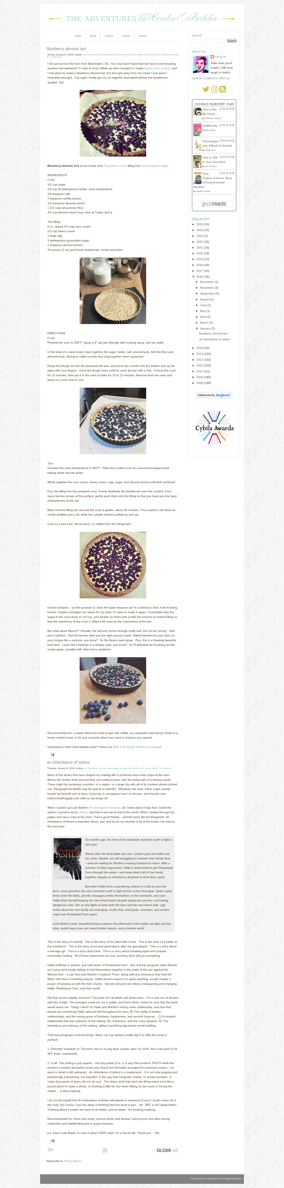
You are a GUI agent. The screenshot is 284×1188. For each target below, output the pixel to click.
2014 (200, 353)
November (207, 287)
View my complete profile (211, 78)
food (151, 54)
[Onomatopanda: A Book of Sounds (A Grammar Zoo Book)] (198, 149)
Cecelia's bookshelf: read (214, 104)
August (205, 299)
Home (78, 35)
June (203, 305)
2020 (200, 253)
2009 (200, 383)
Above (83, 812)
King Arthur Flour (115, 165)
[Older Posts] (167, 1152)
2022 (200, 241)
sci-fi (142, 768)
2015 (200, 348)
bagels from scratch (157, 68)
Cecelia (220, 57)
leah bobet (133, 768)
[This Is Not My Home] (198, 114)
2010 (200, 377)
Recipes (126, 35)
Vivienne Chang (213, 118)
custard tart (142, 54)
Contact (142, 35)
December (207, 281)
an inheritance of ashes (68, 762)
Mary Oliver (210, 130)
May (203, 311)
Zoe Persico (211, 166)
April (203, 316)
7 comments (56, 57)
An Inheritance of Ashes (104, 807)
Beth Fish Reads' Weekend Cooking (136, 747)
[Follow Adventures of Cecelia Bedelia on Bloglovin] (214, 397)
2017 (200, 270)
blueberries (108, 54)
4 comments (166, 768)
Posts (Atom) (72, 1161)
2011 (200, 371)
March (204, 322)
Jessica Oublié (203, 191)
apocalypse (113, 768)
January (205, 328)
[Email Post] (51, 754)
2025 (200, 224)
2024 (200, 230)
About (93, 35)
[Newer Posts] (50, 1151)
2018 (200, 265)
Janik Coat (210, 150)
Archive (109, 35)
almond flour (88, 54)
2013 (200, 359)
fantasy (123, 768)
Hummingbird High (154, 165)
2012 (200, 365)
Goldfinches (210, 125)
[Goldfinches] (198, 135)
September (207, 293)
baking (98, 54)
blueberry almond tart (66, 48)
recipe (157, 54)
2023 (200, 236)
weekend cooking (169, 54)
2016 (200, 276)
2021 (200, 247)
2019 (200, 259)
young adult (151, 768)
